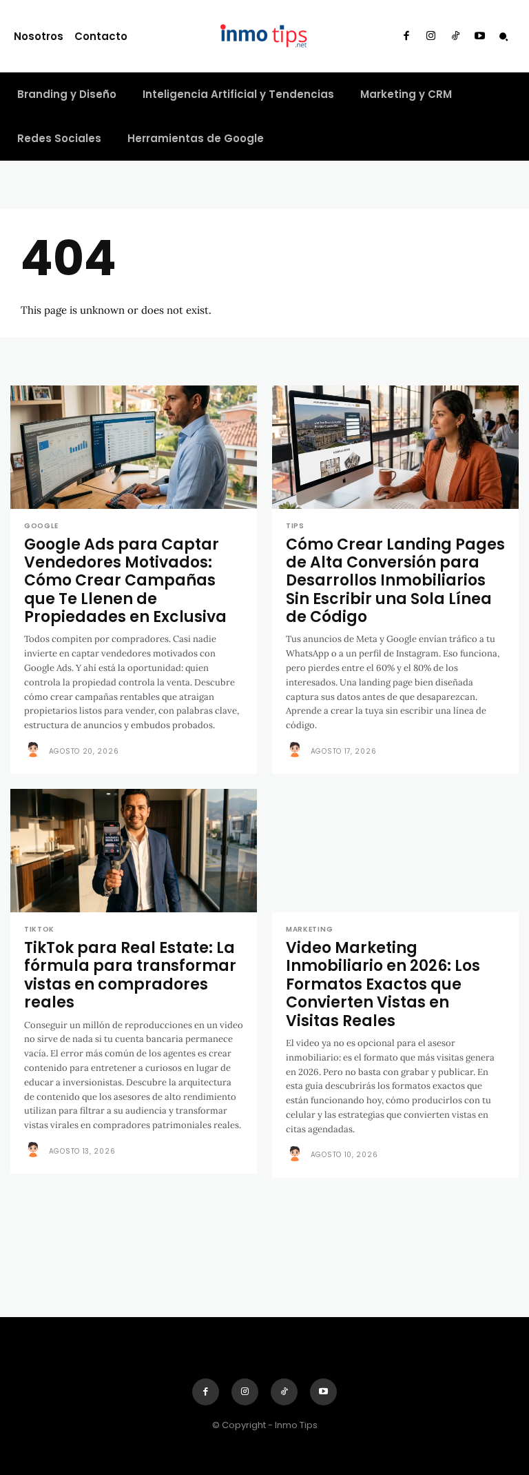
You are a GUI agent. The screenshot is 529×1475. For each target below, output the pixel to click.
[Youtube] (480, 37)
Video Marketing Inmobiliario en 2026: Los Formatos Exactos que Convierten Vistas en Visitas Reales (383, 984)
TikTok (39, 929)
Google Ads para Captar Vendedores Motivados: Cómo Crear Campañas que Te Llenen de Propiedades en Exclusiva (125, 581)
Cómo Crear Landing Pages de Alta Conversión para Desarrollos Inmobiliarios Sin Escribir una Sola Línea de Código (395, 581)
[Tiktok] (455, 37)
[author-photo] (35, 750)
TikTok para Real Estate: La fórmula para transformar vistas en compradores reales (130, 975)
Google (41, 526)
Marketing (309, 929)
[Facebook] (406, 37)
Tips (295, 526)
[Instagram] (431, 37)
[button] (503, 36)
